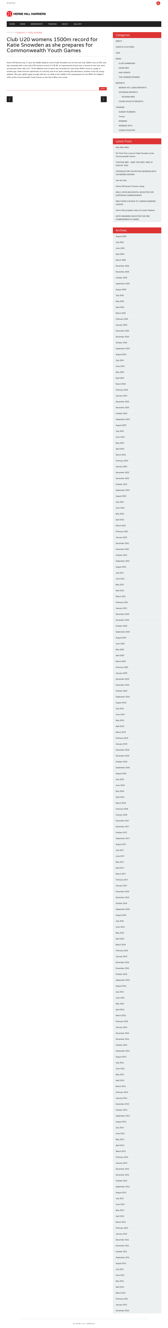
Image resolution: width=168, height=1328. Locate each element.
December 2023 (122, 402)
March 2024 (121, 384)
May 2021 (120, 585)
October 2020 (121, 626)
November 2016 (122, 897)
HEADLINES (124, 68)
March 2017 (121, 874)
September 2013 (123, 1116)
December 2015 (122, 962)
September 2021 (123, 561)
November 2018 (122, 756)
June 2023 (120, 437)
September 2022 (123, 490)
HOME (12, 24)
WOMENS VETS (125, 126)
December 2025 (122, 266)
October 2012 (121, 1181)
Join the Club (121, 180)
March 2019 (121, 732)
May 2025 (120, 301)
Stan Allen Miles (122, 147)
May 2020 (120, 649)
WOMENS (123, 121)
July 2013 (120, 1128)
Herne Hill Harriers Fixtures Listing (130, 186)
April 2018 (120, 797)
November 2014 (122, 1039)
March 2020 (121, 661)
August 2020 (121, 638)
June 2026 (120, 248)
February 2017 (122, 880)
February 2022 (122, 531)
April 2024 (120, 378)
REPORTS (120, 83)
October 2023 (121, 413)
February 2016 (122, 950)
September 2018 (123, 768)
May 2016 (120, 933)
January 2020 (121, 673)
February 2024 (122, 390)
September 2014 (123, 1051)
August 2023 (121, 425)
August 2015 (121, 986)
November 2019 (122, 685)
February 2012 (122, 1228)
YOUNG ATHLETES (127, 130)
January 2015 (121, 1027)
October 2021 (121, 555)
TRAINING (52, 24)
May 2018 (120, 791)
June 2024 (120, 366)
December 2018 (122, 750)
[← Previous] (10, 99)
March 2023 (121, 455)
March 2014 (121, 1086)
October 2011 (121, 1251)
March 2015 (121, 1015)
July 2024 (120, 360)
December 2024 (122, 331)
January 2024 (121, 396)
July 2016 (120, 921)
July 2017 (120, 850)
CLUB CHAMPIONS (127, 63)
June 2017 (120, 856)
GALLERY (78, 24)
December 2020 (122, 614)
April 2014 (120, 1080)
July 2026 (120, 242)
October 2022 (121, 484)
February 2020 (122, 667)
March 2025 (121, 313)
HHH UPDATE (124, 72)
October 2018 (121, 762)
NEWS (22, 24)
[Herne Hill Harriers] (26, 16)
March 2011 (121, 1293)
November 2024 (122, 337)
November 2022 (122, 478)
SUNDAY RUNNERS (127, 112)
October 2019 (121, 691)
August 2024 (121, 354)
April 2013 (120, 1145)
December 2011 (122, 1240)
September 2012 (123, 1187)
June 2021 (120, 579)
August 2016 (121, 915)
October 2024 (121, 343)
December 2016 (122, 891)
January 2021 (121, 608)
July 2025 (120, 295)
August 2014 (121, 1057)
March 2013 (121, 1151)
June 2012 (120, 1204)
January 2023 (121, 466)
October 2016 (121, 903)
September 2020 (123, 632)
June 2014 (120, 1069)
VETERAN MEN (128, 97)
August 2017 (121, 844)
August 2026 (121, 236)
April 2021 (120, 590)
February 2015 (122, 1021)
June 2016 (120, 927)
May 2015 (120, 1004)
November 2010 (122, 1311)
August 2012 (121, 1192)
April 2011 (120, 1287)
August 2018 (121, 773)
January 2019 (121, 744)
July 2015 (120, 992)
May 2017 (120, 862)
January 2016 (121, 956)
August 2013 (121, 1122)
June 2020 (120, 644)
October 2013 (121, 1110)
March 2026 (121, 260)
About (65, 24)
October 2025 (121, 278)
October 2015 (121, 974)
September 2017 (123, 838)
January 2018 (121, 815)
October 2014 (121, 1045)
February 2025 (122, 319)
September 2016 (123, 909)
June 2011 (120, 1275)
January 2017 (121, 886)
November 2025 (122, 272)
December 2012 (122, 1169)
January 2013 (121, 1163)
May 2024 (120, 372)
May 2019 (120, 720)
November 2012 (122, 1175)
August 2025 (121, 289)
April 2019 (120, 726)
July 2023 (120, 431)
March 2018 (121, 803)
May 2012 (120, 1210)
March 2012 (121, 1222)
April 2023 (120, 449)
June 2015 (120, 998)
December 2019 (122, 679)
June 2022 (120, 508)
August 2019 (121, 703)
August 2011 (121, 1263)
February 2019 (122, 738)
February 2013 (122, 1157)
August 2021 (121, 567)
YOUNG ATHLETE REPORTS (131, 101)
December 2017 (122, 821)
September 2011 (123, 1257)
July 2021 (120, 573)
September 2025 (123, 284)
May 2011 (120, 1281)
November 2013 (122, 1104)
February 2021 (122, 602)
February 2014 (122, 1092)
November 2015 (122, 968)
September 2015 (123, 980)
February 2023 (122, 461)
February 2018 (122, 809)
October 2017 (121, 832)
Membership (37, 24)
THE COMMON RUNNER (129, 77)
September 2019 (123, 697)
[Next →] (104, 99)
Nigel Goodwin (35, 32)
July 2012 (120, 1198)
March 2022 (121, 526)
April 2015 (120, 1009)
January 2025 (121, 325)
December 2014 (122, 1033)
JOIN (118, 53)
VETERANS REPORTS (128, 92)
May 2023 (120, 443)
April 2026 (120, 254)
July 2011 (120, 1269)
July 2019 (120, 708)
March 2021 (121, 596)
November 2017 (122, 827)
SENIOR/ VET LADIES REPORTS (132, 88)
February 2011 (122, 1299)
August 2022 (121, 496)
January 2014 (121, 1098)
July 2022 (120, 502)
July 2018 (120, 779)
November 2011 (122, 1246)
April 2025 (120, 307)
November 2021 (122, 549)
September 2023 (123, 419)
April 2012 (120, 1216)
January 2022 (121, 537)
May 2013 (120, 1139)
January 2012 (121, 1234)
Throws (122, 116)
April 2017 (120, 868)
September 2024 (123, 348)
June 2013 (120, 1133)
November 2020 (122, 620)
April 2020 (120, 655)
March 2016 (121, 945)
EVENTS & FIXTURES (125, 47)
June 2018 (120, 785)
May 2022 (120, 514)
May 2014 (120, 1074)
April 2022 (120, 520)
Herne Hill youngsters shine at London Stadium (135, 210)
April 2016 (120, 939)
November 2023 (122, 407)
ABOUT (119, 41)
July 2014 (120, 1063)
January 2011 (121, 1305)
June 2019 (120, 714)
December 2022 (122, 472)
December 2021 (122, 543)
